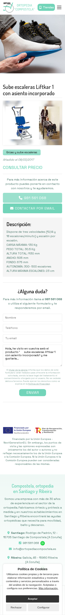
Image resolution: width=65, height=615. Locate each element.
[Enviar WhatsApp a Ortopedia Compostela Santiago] (42, 543)
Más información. (48, 588)
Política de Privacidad (39, 384)
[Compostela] (18, 7)
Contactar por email (35, 208)
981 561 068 (35, 198)
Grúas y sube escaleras (21, 152)
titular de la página (18, 370)
